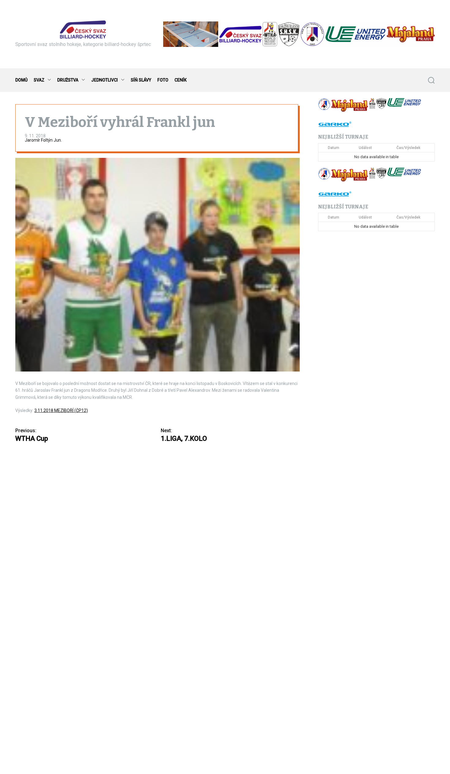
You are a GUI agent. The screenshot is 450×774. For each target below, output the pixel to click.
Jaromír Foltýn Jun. (43, 140)
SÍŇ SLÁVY (141, 80)
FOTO (162, 80)
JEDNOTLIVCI (104, 80)
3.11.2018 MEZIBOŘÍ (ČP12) (61, 410)
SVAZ (39, 80)
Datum (333, 148)
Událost (365, 148)
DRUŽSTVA (67, 80)
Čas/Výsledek (408, 148)
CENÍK (180, 80)
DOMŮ (21, 80)
